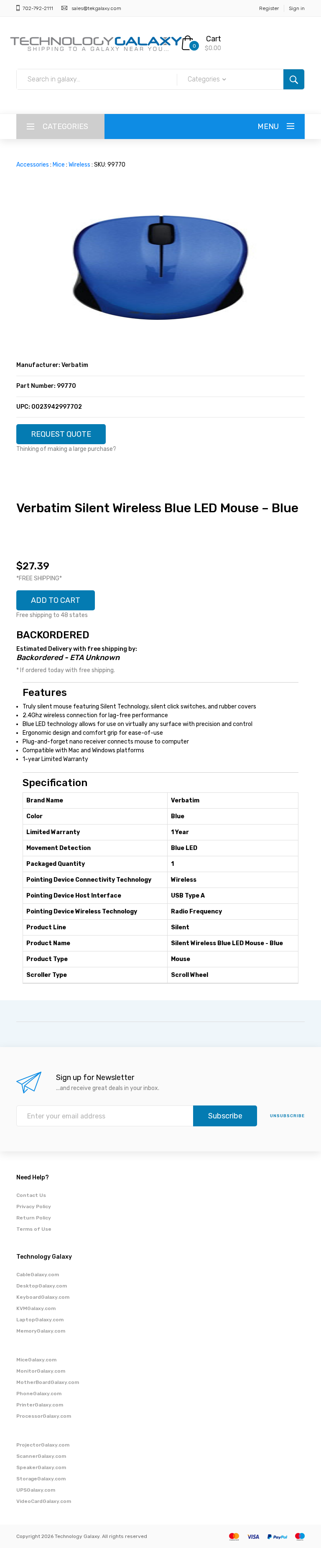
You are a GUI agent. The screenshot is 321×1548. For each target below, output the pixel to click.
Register (269, 8)
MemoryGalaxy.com (40, 1331)
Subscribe (225, 1116)
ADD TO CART (55, 600)
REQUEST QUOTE (61, 434)
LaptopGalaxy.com (40, 1320)
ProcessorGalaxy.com (43, 1416)
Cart (213, 38)
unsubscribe (287, 1115)
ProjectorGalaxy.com (42, 1445)
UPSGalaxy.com (35, 1490)
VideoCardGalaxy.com (43, 1501)
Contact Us (31, 1195)
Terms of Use (33, 1229)
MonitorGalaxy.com (40, 1371)
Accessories (32, 164)
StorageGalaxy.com (41, 1479)
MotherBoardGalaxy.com (47, 1382)
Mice (59, 164)
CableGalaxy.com (37, 1274)
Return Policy (33, 1218)
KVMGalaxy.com (36, 1308)
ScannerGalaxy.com (41, 1456)
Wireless (79, 164)
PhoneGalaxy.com (38, 1393)
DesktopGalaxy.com (41, 1286)
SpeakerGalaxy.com (41, 1467)
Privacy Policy (33, 1206)
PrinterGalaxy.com (39, 1405)
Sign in (297, 8)
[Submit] (293, 79)
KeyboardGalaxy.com (42, 1297)
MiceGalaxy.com (36, 1360)
